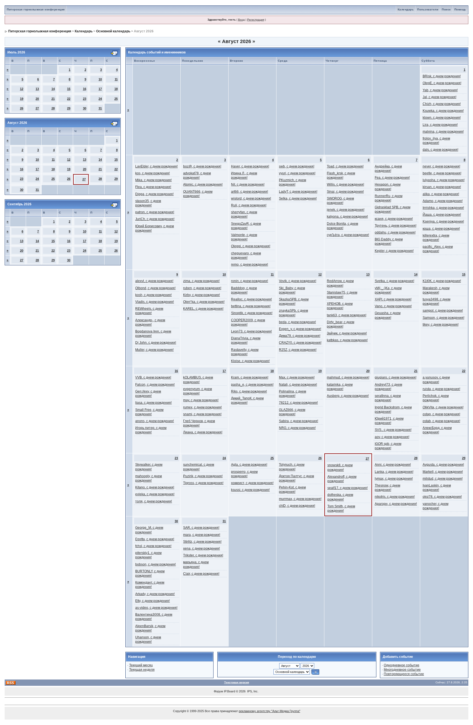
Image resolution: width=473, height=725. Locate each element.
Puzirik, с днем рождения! (203, 476)
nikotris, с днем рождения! (395, 497)
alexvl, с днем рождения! (154, 281)
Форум (218, 691)
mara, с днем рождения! (201, 535)
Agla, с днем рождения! (249, 465)
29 (68, 108)
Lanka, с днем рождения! (394, 472)
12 (21, 88)
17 (100, 88)
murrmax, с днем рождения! (300, 499)
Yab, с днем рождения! (440, 90)
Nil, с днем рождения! (247, 184)
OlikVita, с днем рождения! (443, 407)
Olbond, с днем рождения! (155, 288)
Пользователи (427, 9)
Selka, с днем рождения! (298, 198)
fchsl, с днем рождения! (153, 546)
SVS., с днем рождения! (393, 430)
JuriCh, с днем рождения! (154, 219)
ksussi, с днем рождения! (250, 490)
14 (53, 88)
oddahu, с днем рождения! (395, 232)
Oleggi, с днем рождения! (250, 246)
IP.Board (229, 691)
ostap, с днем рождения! (441, 414)
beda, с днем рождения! (297, 322)
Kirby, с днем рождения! (201, 295)
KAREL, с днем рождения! (203, 309)
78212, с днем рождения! (298, 403)
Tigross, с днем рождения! (203, 483)
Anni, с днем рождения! (393, 465)
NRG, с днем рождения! (297, 428)
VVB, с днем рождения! (153, 377)
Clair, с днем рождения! (201, 574)
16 (84, 88)
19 (21, 98)
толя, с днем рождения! (153, 501)
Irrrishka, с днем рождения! (443, 208)
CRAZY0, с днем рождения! (300, 343)
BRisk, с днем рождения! (442, 76)
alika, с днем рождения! (441, 194)
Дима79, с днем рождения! (299, 336)
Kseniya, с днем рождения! (443, 221)
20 (37, 98)
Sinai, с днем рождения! (345, 192)
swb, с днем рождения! (296, 166)
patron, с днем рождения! (154, 212)
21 (53, 98)
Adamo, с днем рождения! (443, 201)
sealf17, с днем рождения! (347, 488)
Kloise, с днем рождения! (250, 361)
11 (116, 79)
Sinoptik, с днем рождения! (251, 313)
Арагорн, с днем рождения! (396, 504)
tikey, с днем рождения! (440, 324)
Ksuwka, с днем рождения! (443, 111)
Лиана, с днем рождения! (202, 432)
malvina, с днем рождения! (443, 131)
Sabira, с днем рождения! (298, 421)
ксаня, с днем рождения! (394, 219)
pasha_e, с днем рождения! (252, 384)
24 (100, 98)
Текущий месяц (141, 665)
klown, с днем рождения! (442, 118)
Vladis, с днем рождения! (154, 302)
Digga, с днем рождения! (154, 194)
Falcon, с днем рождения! (155, 384)
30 (84, 108)
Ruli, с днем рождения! (248, 205)
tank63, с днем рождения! (346, 315)
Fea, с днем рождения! (392, 178)
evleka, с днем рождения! (154, 494)
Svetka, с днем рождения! (394, 281)
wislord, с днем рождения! (251, 198)
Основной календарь (113, 31)
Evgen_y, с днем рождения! (300, 329)
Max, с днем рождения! (297, 377)
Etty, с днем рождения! (152, 601)
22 (68, 98)
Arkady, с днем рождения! (155, 594)
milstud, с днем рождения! (443, 479)
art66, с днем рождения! (249, 192)
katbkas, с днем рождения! (347, 340)
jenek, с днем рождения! (345, 210)
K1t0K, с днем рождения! (442, 281)
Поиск (446, 9)
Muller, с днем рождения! (154, 350)
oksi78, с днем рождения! (442, 497)
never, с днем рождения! (441, 166)
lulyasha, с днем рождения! (444, 180)
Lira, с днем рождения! (440, 125)
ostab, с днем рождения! (441, 421)
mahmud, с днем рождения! (348, 377)
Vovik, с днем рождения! (297, 281)
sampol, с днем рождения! (443, 310)
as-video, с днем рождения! (156, 608)
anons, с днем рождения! (154, 421)
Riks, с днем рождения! (249, 391)
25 (116, 98)
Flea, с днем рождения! (153, 187)
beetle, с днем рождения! (442, 173)
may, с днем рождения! (200, 400)
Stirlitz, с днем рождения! (202, 542)
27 (37, 108)
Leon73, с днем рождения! (251, 331)
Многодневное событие (402, 670)
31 (100, 108)
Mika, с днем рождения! (153, 180)
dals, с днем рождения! (440, 150)
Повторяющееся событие (404, 674)
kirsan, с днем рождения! (442, 187)
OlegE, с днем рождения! (442, 83)
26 (21, 108)
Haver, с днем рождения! (250, 166)
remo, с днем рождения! (249, 264)
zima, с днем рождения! (201, 281)
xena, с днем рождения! (201, 548)
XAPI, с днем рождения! (393, 299)
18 (116, 88)
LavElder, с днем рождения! (156, 166)
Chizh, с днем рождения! (442, 104)
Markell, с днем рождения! (443, 472)
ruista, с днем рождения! (441, 389)
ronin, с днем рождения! (249, 281)
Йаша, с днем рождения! (442, 215)
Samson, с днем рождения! (443, 318)
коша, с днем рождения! (441, 229)
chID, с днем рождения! (297, 506)
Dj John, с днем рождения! (155, 343)
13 (37, 88)
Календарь (406, 9)
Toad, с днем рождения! (345, 166)
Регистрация (255, 19)
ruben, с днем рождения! (202, 288)
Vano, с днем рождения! (393, 306)
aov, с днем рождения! (392, 437)
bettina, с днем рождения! (250, 306)
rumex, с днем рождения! (202, 407)
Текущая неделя (142, 670)
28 (53, 108)
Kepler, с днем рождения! (394, 251)
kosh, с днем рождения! (153, 295)
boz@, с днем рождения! (202, 166)
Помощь (460, 9)
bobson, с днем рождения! (155, 564)
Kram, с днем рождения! (249, 377)
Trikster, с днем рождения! (203, 555)
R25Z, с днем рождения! (297, 350)
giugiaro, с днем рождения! (395, 377)
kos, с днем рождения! (152, 173)
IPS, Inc (252, 691)
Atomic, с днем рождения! (203, 184)
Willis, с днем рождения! (345, 184)
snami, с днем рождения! (202, 414)
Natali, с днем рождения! (298, 384)
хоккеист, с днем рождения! (252, 483)
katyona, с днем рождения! (347, 216)
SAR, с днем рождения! (201, 528)
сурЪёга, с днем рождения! (348, 235)
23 (84, 98)
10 (100, 79)
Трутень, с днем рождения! (395, 226)
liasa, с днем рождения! (153, 403)
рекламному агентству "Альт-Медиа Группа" (269, 711)
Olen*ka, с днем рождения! (203, 302)
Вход (241, 19)
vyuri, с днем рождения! (297, 173)
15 (68, 88)
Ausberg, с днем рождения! (348, 396)
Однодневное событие (401, 665)
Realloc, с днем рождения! (251, 299)
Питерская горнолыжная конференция (36, 9)
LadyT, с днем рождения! (298, 192)
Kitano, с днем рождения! (154, 487)
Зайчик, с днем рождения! (347, 333)
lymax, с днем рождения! (394, 479)
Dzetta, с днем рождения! (154, 539)
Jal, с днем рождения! (439, 97)
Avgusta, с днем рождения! (443, 465)
